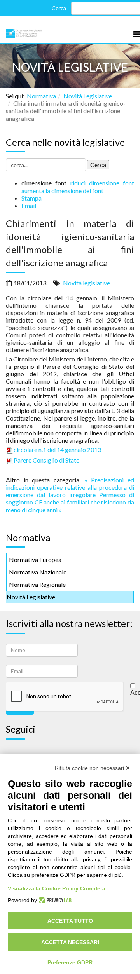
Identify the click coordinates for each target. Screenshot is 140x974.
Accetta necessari (70, 942)
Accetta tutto (70, 921)
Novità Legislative (87, 95)
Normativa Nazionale (37, 572)
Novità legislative (86, 282)
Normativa (41, 95)
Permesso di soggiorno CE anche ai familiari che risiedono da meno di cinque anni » (70, 502)
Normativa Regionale (37, 584)
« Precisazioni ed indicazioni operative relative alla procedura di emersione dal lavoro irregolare (70, 487)
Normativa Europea (35, 559)
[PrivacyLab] (54, 900)
